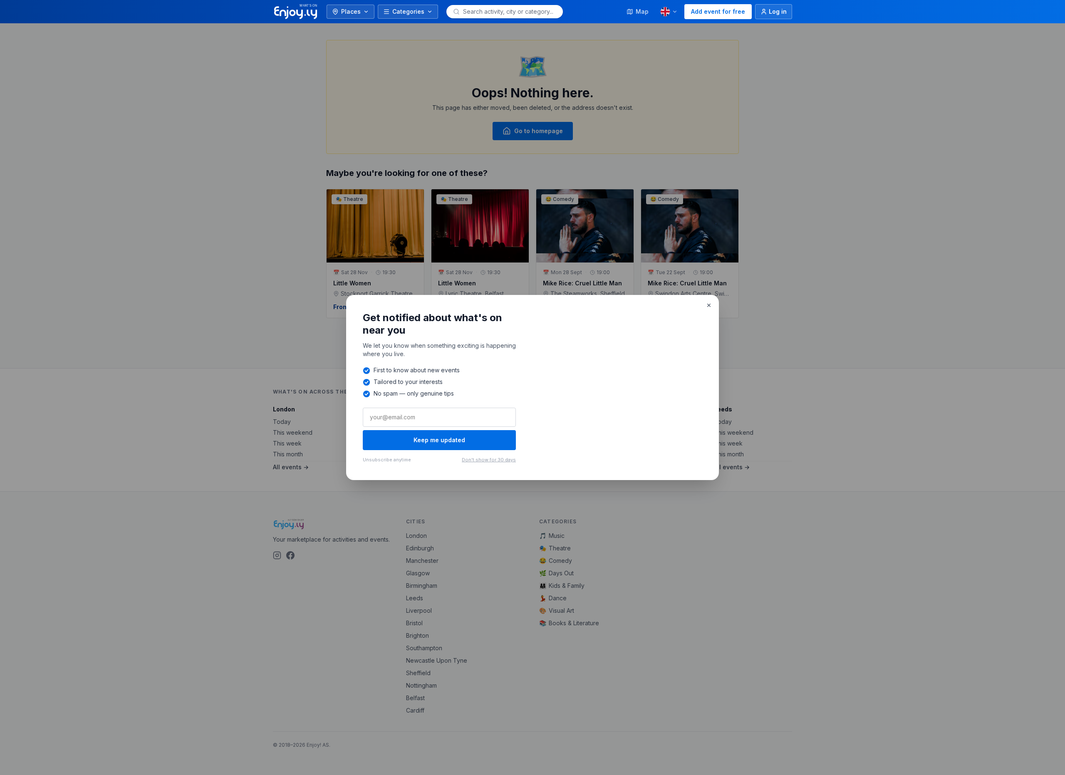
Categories (408, 11)
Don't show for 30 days (489, 460)
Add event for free (718, 11)
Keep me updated (439, 439)
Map (642, 11)
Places (351, 11)
